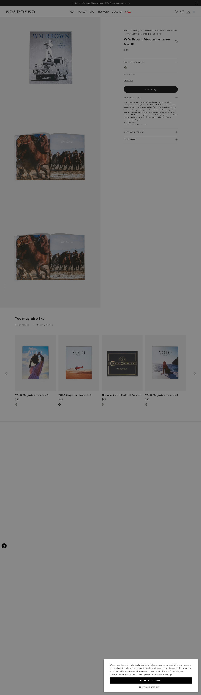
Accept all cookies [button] (150, 680)
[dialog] (100, 347)
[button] (151, 687)
